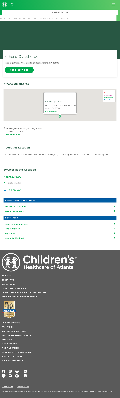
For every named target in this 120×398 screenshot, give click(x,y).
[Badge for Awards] (9, 309)
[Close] (73, 95)
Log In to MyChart (14, 238)
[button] (113, 4)
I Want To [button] (58, 12)
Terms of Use (7, 387)
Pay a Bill (10, 233)
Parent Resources (14, 211)
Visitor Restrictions (15, 206)
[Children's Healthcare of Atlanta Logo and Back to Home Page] (4, 3)
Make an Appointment (16, 224)
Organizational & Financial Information (24, 293)
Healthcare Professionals (16, 335)
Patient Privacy (23, 387)
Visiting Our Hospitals (14, 331)
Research (7, 340)
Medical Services (11, 323)
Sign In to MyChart (12, 356)
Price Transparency (12, 361)
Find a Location (10, 348)
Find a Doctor (12, 229)
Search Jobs (8, 284)
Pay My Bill (7, 327)
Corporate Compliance (14, 288)
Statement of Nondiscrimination (19, 297)
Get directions (51, 112)
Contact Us (8, 280)
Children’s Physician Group (16, 352)
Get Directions (19, 70)
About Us (7, 276)
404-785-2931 (14, 190)
